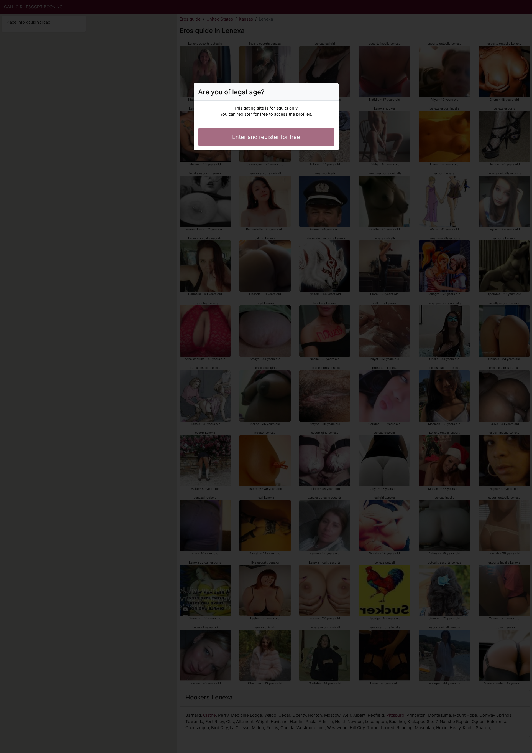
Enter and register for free (266, 137)
